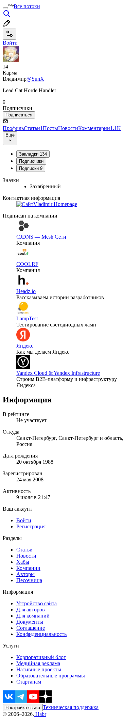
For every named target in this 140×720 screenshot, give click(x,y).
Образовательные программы (50, 675)
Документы (29, 622)
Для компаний (33, 616)
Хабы (22, 562)
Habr (40, 714)
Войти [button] (10, 43)
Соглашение (30, 628)
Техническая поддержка (71, 707)
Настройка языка (22, 707)
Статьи (33, 128)
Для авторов (30, 609)
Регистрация (31, 526)
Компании (28, 568)
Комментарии (99, 128)
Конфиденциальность (41, 634)
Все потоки (27, 6)
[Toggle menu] (5, 8)
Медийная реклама (38, 663)
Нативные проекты (38, 669)
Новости (68, 128)
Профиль (13, 128)
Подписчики (31, 161)
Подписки (30, 168)
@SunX (35, 79)
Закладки (33, 154)
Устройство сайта (36, 603)
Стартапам (28, 682)
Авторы (25, 574)
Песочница (29, 580)
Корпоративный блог (41, 657)
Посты (50, 128)
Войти (23, 520)
